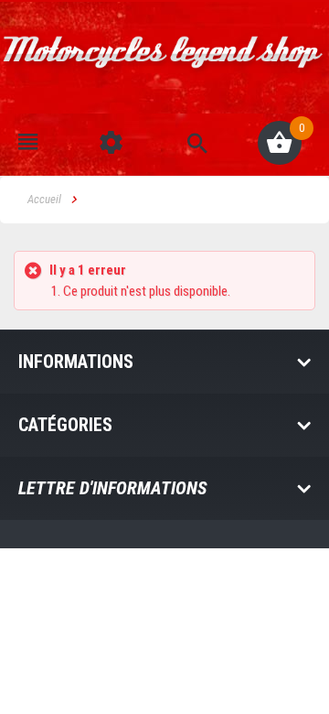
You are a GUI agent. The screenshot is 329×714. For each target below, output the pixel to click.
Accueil (44, 199)
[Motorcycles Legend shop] (164, 62)
